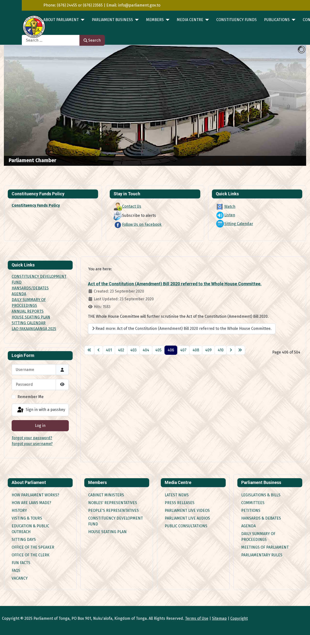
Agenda (248, 526)
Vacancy (20, 578)
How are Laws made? (31, 502)
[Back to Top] (301, 626)
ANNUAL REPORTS (28, 311)
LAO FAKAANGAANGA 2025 (34, 328)
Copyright (239, 618)
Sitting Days (24, 539)
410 (221, 350)
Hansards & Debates (261, 518)
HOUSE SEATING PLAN (31, 317)
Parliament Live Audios (187, 518)
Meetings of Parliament (265, 547)
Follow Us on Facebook (142, 224)
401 (109, 350)
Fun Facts (21, 562)
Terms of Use (196, 618)
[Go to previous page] (98, 350)
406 (171, 350)
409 (208, 350)
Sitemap (219, 618)
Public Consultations (186, 526)
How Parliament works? (35, 495)
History (19, 510)
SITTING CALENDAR (29, 323)
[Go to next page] (230, 350)
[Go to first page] (89, 350)
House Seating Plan (107, 531)
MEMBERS (155, 19)
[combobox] (51, 40)
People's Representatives (113, 510)
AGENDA (19, 294)
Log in (40, 425)
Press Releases (179, 502)
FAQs (16, 570)
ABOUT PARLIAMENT (61, 19)
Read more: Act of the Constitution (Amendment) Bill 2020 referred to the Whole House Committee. (182, 328)
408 (196, 350)
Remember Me (30, 396)
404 (146, 350)
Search (94, 40)
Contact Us (131, 206)
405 (158, 350)
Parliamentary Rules (261, 555)
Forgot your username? (32, 443)
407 (183, 350)
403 (133, 350)
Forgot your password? (32, 438)
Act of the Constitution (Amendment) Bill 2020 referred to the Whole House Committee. (175, 283)
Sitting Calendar (238, 223)
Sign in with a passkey (45, 409)
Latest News (177, 495)
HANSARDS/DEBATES (30, 288)
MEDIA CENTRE (190, 19)
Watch (229, 206)
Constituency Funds (236, 19)
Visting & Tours (27, 518)
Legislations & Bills (260, 495)
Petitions (250, 510)
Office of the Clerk (30, 555)
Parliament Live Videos (187, 510)
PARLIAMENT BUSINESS (112, 19)
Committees (252, 502)
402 (121, 350)
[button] (291, 105)
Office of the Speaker (33, 547)
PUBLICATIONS (277, 19)
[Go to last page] (240, 350)
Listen (229, 215)
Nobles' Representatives (112, 502)
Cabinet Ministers (106, 495)
